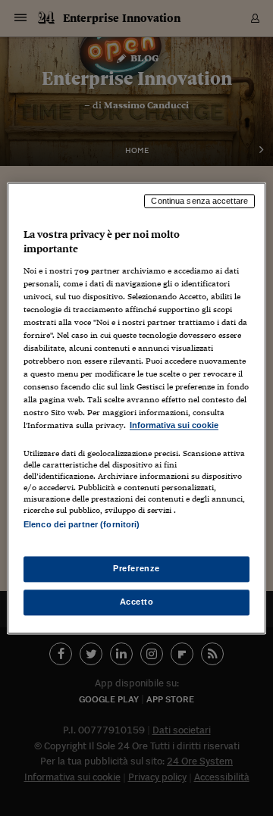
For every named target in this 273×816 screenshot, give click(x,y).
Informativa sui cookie (174, 425)
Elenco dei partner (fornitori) (82, 524)
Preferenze (136, 568)
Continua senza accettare (199, 200)
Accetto (137, 601)
